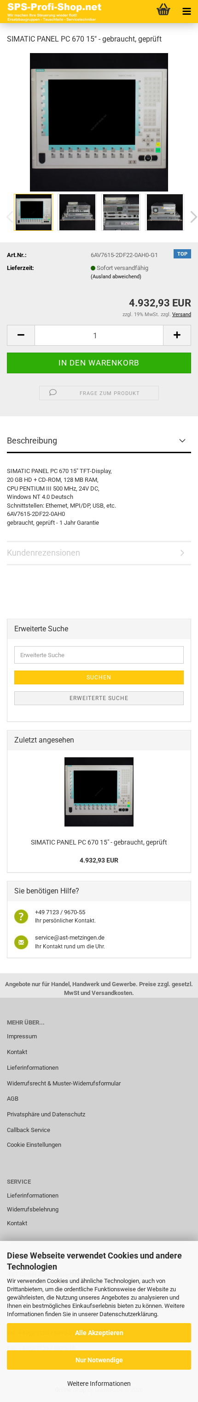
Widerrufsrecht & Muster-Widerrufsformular (64, 1083)
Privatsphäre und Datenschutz (46, 1114)
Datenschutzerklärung (128, 1314)
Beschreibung (32, 440)
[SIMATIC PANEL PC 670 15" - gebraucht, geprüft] (99, 121)
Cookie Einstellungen (34, 1144)
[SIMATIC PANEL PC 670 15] (99, 792)
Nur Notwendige (99, 1360)
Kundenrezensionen (43, 552)
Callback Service (28, 1129)
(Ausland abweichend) (116, 277)
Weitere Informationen (99, 1383)
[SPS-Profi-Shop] (53, 11)
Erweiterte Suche (99, 698)
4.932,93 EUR (99, 860)
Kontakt (17, 1052)
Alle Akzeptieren (99, 1332)
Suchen (99, 677)
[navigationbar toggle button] (186, 11)
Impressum (22, 1036)
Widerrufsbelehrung (32, 1209)
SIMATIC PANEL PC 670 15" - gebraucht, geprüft (99, 842)
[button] (21, 335)
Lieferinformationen (32, 1067)
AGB (12, 1098)
